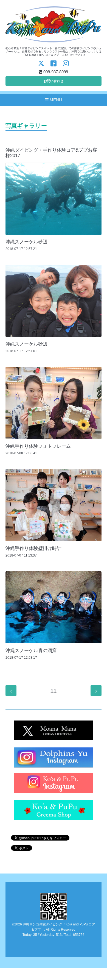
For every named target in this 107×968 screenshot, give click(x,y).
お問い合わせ (53, 81)
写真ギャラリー (26, 126)
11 (53, 691)
